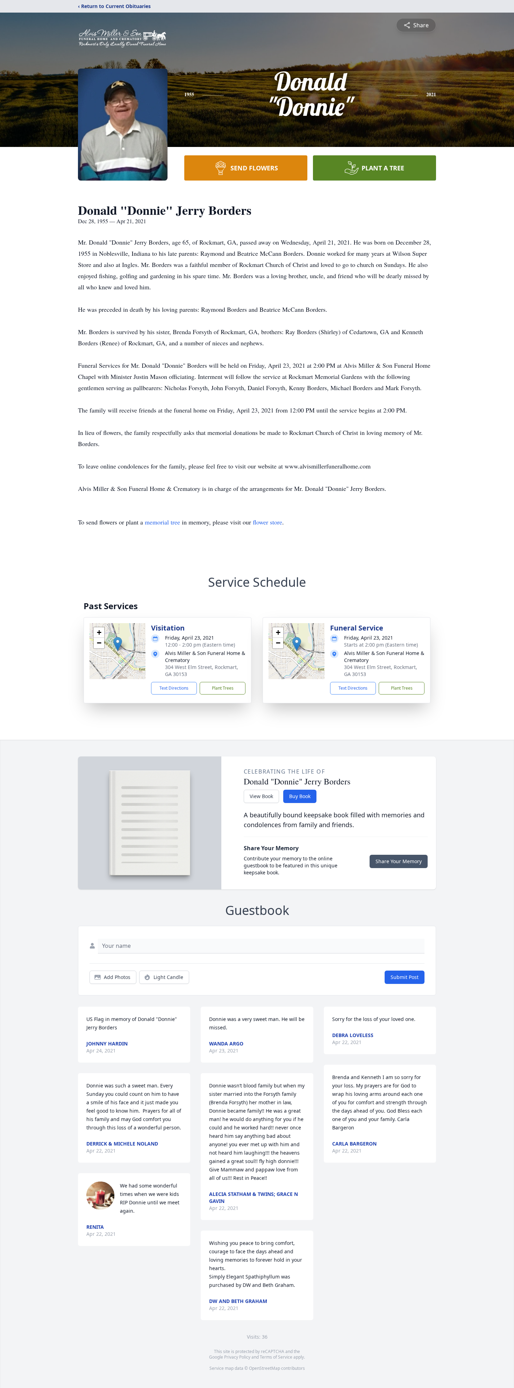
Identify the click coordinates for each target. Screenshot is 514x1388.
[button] (117, 644)
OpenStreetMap (264, 1368)
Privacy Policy (237, 1357)
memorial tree (162, 522)
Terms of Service (276, 1357)
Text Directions (173, 688)
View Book (261, 796)
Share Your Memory (399, 861)
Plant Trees (223, 688)
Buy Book (299, 796)
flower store (267, 522)
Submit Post (405, 977)
